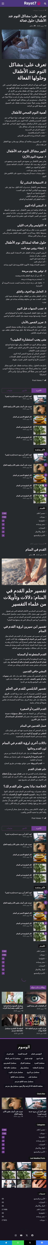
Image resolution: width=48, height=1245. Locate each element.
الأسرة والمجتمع (39, 535)
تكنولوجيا (42, 521)
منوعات (35, 10)
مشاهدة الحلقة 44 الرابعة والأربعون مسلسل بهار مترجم (24, 1086)
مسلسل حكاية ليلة (10, 1068)
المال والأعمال (40, 532)
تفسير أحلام (41, 513)
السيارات (42, 528)
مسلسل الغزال (25, 1063)
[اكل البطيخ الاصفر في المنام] (39, 420)
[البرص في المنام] (39, 1184)
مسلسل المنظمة (38, 1068)
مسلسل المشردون (9, 1063)
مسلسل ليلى (32, 1077)
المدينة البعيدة (22, 1054)
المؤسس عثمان (36, 1054)
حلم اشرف (10, 1054)
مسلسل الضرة (39, 1063)
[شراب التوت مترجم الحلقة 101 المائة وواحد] (35, 1020)
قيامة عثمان (28, 1058)
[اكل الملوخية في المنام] (39, 430)
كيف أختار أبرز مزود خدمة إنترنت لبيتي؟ (18, 396)
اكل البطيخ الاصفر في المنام (22, 417)
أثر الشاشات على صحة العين (36, 1006)
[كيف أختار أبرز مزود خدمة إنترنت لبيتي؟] (39, 399)
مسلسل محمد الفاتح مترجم (24, 1081)
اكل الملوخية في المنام (24, 427)
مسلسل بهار (24, 1068)
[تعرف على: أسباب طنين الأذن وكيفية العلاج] (39, 409)
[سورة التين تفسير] (39, 1166)
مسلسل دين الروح (33, 1072)
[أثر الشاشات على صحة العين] (35, 998)
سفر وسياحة (40, 524)
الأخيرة (38, 390)
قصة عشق (24, 1229)
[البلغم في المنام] (24, 1184)
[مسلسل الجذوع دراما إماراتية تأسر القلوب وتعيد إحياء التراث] (12, 998)
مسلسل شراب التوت (16, 1072)
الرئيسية (42, 10)
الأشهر (24, 390)
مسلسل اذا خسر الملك (13, 1058)
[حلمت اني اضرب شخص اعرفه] (9, 1184)
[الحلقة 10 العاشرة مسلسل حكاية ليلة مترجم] (12, 1020)
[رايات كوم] (33, 3)
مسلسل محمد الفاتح (17, 1077)
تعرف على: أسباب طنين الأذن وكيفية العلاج (17, 406)
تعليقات (9, 390)
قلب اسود (39, 1058)
